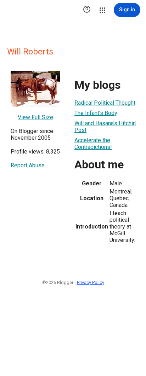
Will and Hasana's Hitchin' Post (105, 126)
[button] (86, 9)
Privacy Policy (90, 282)
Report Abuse (28, 165)
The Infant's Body (95, 113)
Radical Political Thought (104, 102)
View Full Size (35, 117)
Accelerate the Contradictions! (93, 143)
